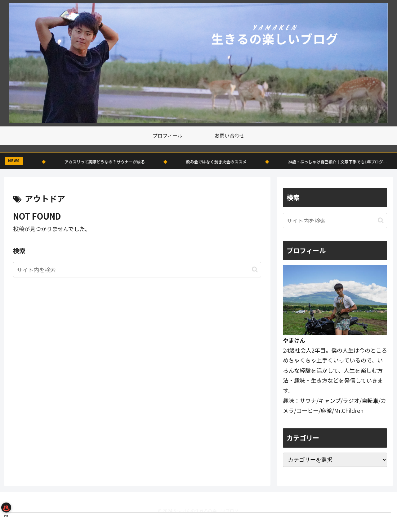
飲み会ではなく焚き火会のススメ (183, 162)
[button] (254, 269)
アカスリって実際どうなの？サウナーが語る (71, 162)
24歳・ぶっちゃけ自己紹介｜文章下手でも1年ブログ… (304, 162)
